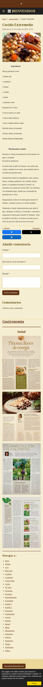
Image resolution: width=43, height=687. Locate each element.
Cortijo (7, 584)
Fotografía (8, 611)
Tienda (7, 644)
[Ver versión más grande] (21, 469)
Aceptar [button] (34, 683)
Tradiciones (9, 647)
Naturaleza (9, 634)
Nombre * (6, 250)
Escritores (8, 594)
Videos (7, 651)
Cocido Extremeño (27, 19)
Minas (7, 627)
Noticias (8, 637)
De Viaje (8, 587)
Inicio (4, 19)
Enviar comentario (10, 293)
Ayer (7, 567)
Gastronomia (13, 19)
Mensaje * (6, 274)
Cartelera (8, 574)
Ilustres (7, 624)
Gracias (8, 617)
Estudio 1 (8, 604)
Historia (8, 621)
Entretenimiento (11, 597)
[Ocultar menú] (3, 11)
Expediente (9, 601)
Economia (8, 591)
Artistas (8, 564)
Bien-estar (8, 571)
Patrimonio (9, 641)
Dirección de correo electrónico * (14, 262)
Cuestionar (9, 578)
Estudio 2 (8, 607)
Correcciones (10, 581)
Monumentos (10, 631)
